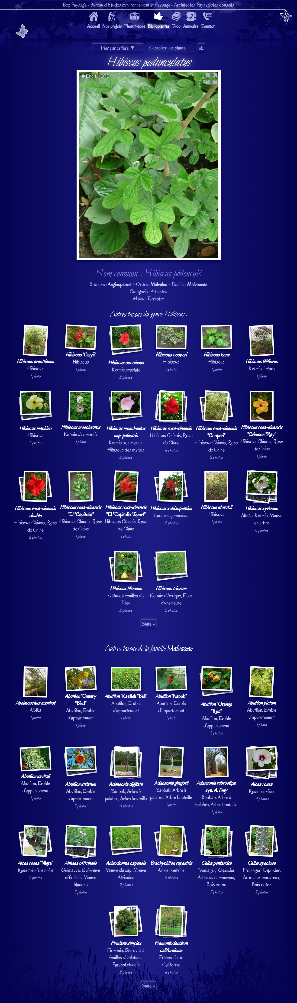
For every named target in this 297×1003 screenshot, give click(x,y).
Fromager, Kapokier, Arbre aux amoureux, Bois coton (216, 873)
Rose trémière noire (35, 866)
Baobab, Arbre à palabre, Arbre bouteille (126, 791)
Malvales (159, 284)
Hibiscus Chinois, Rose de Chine (171, 435)
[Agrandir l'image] (149, 73)
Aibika (35, 706)
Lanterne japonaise (171, 512)
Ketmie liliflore (261, 365)
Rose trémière (261, 787)
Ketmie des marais (80, 430)
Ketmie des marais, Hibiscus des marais (125, 439)
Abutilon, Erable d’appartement (80, 706)
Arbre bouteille (171, 866)
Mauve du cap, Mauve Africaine (126, 870)
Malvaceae (197, 284)
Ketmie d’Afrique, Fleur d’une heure (171, 595)
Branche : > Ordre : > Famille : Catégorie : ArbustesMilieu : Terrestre (148, 514)
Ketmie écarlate (126, 366)
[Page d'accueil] (286, 16)
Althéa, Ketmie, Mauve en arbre (261, 515)
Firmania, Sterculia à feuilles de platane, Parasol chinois (126, 953)
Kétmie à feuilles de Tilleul (126, 595)
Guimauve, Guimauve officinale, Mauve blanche (80, 873)
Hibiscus (35, 365)
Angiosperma (120, 284)
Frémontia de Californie (171, 953)
